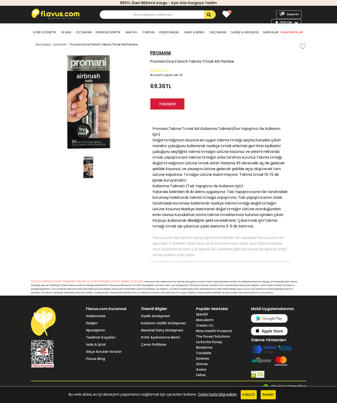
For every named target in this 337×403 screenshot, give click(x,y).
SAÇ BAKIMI (218, 32)
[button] (159, 70)
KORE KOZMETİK (44, 32)
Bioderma (204, 347)
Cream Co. (205, 325)
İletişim (91, 323)
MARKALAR (271, 32)
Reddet (268, 394)
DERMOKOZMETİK (108, 32)
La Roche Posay (209, 342)
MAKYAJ (131, 32)
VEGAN (66, 32)
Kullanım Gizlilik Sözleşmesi (163, 323)
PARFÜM (149, 32)
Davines (202, 358)
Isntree (202, 364)
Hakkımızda (95, 316)
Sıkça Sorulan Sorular (104, 351)
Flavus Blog (95, 358)
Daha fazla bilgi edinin (217, 394)
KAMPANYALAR (292, 32)
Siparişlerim (95, 330)
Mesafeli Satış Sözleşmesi (162, 330)
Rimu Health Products (214, 331)
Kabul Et (249, 394)
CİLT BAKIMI (84, 32)
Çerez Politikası (153, 344)
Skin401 (202, 314)
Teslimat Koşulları (101, 337)
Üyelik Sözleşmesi (155, 316)
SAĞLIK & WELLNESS (245, 32)
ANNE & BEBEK (194, 32)
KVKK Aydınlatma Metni (160, 337)
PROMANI (160, 53)
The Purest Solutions (213, 336)
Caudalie (203, 353)
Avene (201, 369)
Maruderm (204, 320)
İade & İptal (96, 344)
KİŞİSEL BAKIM (169, 32)
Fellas (201, 375)
